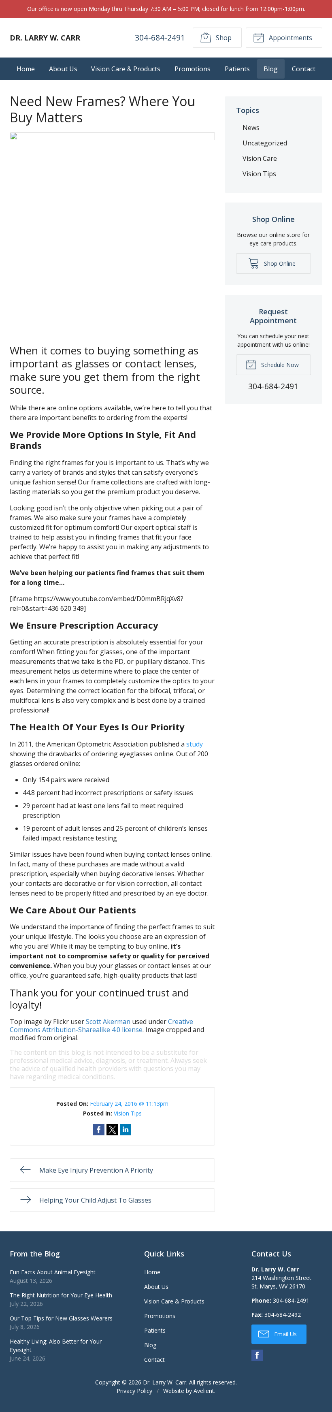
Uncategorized (265, 143)
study (194, 744)
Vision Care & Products (125, 68)
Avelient (204, 1391)
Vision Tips (128, 1113)
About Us (63, 68)
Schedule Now (279, 365)
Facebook (257, 1355)
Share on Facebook (98, 1129)
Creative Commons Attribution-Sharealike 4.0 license (101, 1025)
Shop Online (279, 263)
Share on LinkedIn (125, 1129)
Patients (237, 68)
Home (26, 68)
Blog (271, 68)
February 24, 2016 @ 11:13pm (129, 1103)
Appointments (289, 37)
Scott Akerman (108, 1021)
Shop (223, 37)
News (251, 127)
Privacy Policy (134, 1391)
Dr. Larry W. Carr (164, 1382)
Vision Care (260, 158)
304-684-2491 (160, 37)
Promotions (193, 68)
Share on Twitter (112, 1129)
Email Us (284, 1334)
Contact (303, 68)
